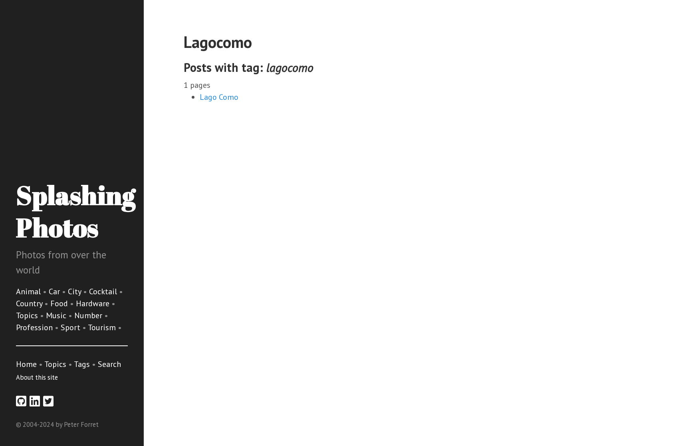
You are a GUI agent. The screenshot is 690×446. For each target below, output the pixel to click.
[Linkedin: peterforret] (35, 401)
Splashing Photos (75, 211)
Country (30, 303)
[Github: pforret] (21, 401)
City (75, 291)
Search (109, 364)
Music (57, 315)
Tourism (103, 327)
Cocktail (104, 291)
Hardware (93, 303)
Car (55, 291)
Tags (82, 364)
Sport (71, 327)
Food (60, 303)
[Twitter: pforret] (48, 401)
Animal (29, 291)
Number (89, 315)
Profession (35, 327)
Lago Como (219, 97)
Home (26, 364)
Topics (28, 315)
